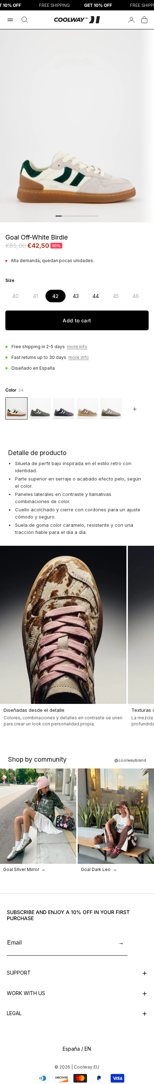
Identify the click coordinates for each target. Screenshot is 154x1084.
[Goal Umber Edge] (40, 408)
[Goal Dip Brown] (87, 408)
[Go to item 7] (95, 216)
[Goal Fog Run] (111, 408)
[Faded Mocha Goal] (64, 408)
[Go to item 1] (59, 216)
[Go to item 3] (71, 216)
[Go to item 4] (77, 216)
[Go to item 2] (65, 216)
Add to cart (77, 320)
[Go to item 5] (83, 216)
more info (77, 346)
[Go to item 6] (89, 216)
